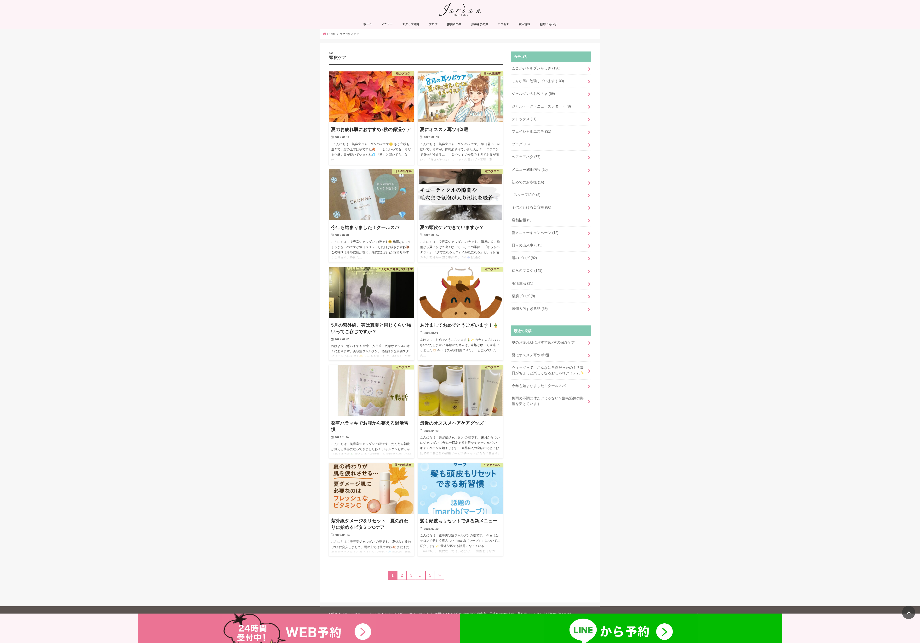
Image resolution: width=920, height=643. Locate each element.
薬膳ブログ (523, 296)
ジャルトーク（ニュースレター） (541, 106)
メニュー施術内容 (530, 169)
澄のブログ (524, 258)
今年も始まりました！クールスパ (539, 386)
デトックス (524, 119)
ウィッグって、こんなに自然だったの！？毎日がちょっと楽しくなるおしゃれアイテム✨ (548, 370)
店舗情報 (521, 220)
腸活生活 (522, 283)
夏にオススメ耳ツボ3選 (531, 355)
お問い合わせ (548, 24)
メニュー (387, 24)
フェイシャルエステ (531, 131)
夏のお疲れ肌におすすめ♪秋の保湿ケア (543, 342)
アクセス (503, 24)
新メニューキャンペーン (535, 233)
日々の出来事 (527, 245)
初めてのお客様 (528, 182)
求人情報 (524, 24)
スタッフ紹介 (411, 24)
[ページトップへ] (908, 612)
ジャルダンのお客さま (533, 94)
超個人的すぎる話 (530, 309)
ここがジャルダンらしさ (536, 68)
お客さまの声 (479, 24)
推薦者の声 (454, 24)
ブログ (433, 24)
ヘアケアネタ (526, 157)
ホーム (367, 24)
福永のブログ (527, 271)
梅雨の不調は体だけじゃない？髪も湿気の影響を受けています (548, 400)
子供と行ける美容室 (531, 207)
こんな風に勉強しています (538, 81)
